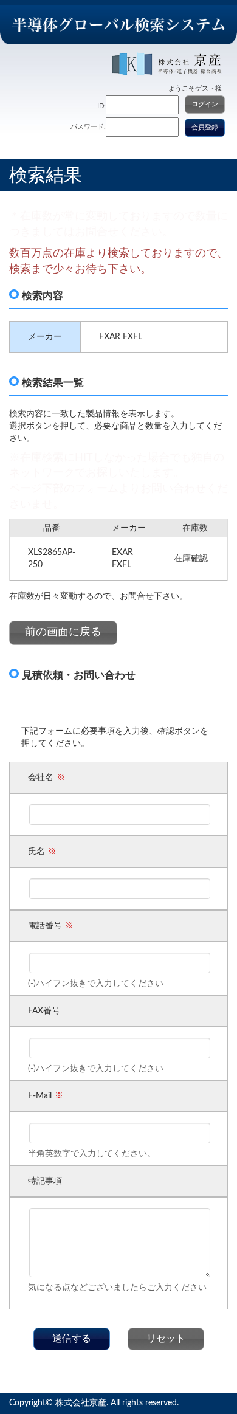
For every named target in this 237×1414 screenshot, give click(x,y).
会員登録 (204, 127)
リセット (165, 1338)
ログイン (204, 104)
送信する (71, 1338)
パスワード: (88, 126)
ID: (101, 106)
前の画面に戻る (63, 632)
